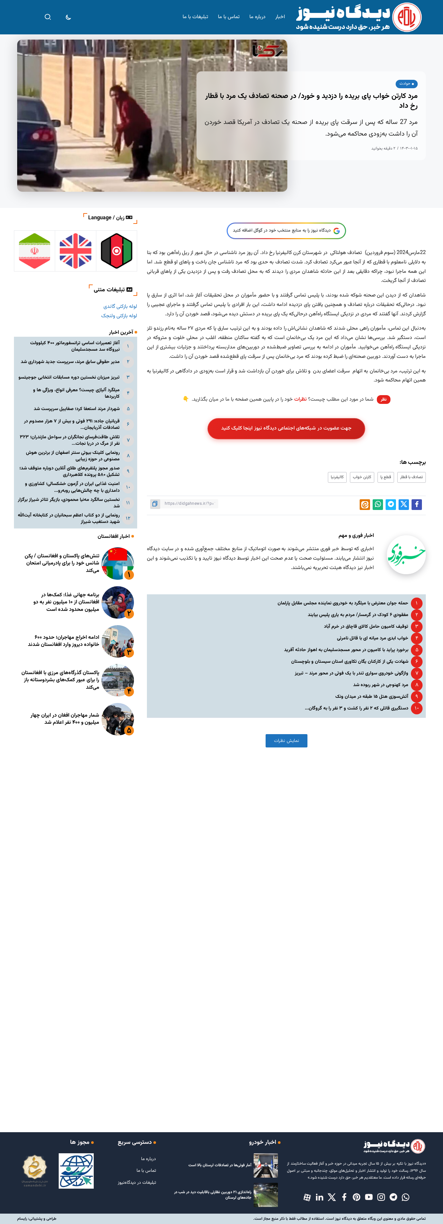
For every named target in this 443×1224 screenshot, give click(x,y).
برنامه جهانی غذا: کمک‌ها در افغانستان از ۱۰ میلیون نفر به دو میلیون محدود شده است (66, 602)
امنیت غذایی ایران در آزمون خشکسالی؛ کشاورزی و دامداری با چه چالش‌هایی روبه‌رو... (72, 487)
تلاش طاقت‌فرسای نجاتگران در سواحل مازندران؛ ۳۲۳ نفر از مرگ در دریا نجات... (70, 440)
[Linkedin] (319, 1197)
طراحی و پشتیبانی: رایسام (36, 1219)
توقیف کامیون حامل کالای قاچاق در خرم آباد (366, 626)
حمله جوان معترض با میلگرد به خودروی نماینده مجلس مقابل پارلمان (343, 603)
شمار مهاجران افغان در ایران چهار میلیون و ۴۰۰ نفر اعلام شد (64, 719)
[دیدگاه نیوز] (358, 17)
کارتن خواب (362, 477)
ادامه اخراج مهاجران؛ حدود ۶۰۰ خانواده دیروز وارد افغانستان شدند (63, 641)
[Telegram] (393, 1197)
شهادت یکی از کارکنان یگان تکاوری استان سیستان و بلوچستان (349, 661)
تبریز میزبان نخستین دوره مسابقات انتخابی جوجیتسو (69, 377)
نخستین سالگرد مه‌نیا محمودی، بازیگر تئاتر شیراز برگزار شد (69, 503)
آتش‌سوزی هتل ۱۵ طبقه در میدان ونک (371, 696)
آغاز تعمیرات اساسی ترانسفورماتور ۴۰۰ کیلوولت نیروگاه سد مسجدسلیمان (75, 346)
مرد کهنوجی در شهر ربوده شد (380, 685)
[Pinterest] (356, 1197)
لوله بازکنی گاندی (120, 307)
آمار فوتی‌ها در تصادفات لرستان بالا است (219, 1165)
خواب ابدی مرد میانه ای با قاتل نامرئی (372, 638)
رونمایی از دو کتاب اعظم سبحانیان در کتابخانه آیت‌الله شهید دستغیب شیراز (69, 519)
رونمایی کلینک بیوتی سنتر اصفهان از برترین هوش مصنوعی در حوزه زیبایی (73, 456)
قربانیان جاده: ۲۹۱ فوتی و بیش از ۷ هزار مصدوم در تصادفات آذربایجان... (72, 424)
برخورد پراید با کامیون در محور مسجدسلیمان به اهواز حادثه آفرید (346, 650)
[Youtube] (368, 1197)
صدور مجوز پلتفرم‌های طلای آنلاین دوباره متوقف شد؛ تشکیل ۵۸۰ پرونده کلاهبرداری (69, 472)
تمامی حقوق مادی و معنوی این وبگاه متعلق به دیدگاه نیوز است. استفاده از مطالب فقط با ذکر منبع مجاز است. (339, 1219)
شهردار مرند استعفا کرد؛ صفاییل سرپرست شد (77, 409)
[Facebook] (344, 1197)
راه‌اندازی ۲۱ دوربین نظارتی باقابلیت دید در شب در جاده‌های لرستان (212, 1195)
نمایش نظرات (286, 741)
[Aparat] (307, 1197)
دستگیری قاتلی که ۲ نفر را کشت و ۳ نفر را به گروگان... (356, 708)
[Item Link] (118, 563)
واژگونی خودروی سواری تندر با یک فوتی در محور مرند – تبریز (351, 673)
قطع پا (385, 477)
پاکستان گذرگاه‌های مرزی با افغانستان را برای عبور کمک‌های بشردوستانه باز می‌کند (60, 680)
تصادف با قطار (411, 477)
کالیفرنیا (337, 477)
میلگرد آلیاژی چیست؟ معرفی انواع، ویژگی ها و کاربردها (76, 393)
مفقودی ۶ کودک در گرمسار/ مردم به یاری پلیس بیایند (358, 615)
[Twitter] (331, 1197)
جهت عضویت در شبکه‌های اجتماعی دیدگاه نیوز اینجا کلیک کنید (286, 428)
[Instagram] (381, 1197)
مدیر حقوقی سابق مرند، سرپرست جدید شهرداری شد (70, 362)
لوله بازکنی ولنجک (119, 316)
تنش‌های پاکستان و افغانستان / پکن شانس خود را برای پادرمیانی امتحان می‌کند (62, 563)
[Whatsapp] (405, 1197)
